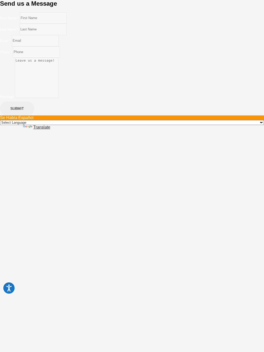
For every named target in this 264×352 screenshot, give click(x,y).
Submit (17, 108)
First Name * (9, 18)
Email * (5, 41)
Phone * (6, 52)
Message (7, 97)
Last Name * (9, 29)
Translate (41, 127)
